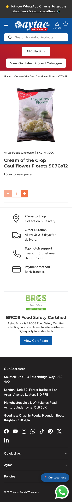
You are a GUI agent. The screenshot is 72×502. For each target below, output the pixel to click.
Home (7, 76)
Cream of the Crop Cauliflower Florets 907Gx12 (40, 76)
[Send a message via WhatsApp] (62, 492)
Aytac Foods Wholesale (19, 152)
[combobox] (36, 37)
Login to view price (18, 174)
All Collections (36, 51)
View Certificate (36, 341)
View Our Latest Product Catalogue (36, 63)
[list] (36, 114)
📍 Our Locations (55, 477)
